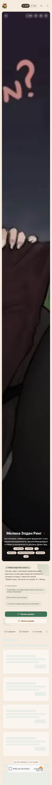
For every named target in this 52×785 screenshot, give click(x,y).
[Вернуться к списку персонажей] (6, 16)
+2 (36, 549)
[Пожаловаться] (46, 16)
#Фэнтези (11, 553)
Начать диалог (27, 614)
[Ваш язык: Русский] (41, 5)
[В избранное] (36, 16)
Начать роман (27, 621)
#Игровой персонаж (26, 553)
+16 (26, 556)
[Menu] (47, 5)
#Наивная (40, 553)
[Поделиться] (41, 16)
